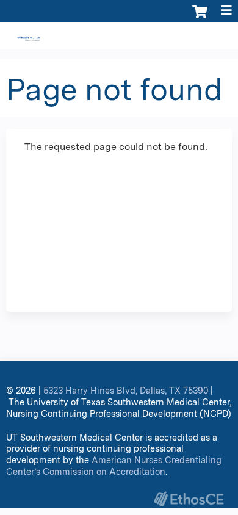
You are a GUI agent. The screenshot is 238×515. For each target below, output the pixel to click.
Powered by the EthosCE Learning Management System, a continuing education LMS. (188, 499)
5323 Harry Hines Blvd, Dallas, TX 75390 (125, 390)
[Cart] (199, 18)
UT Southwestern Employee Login (162, 37)
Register (57, 37)
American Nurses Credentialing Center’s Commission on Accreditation (114, 466)
